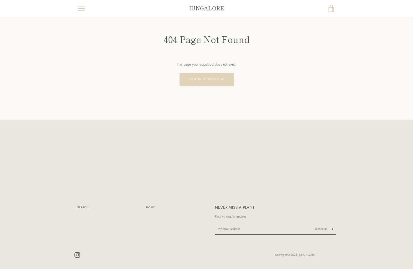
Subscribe (321, 229)
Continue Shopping (207, 79)
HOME (150, 207)
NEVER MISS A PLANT (235, 207)
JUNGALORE (206, 8)
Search (83, 207)
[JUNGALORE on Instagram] (77, 254)
